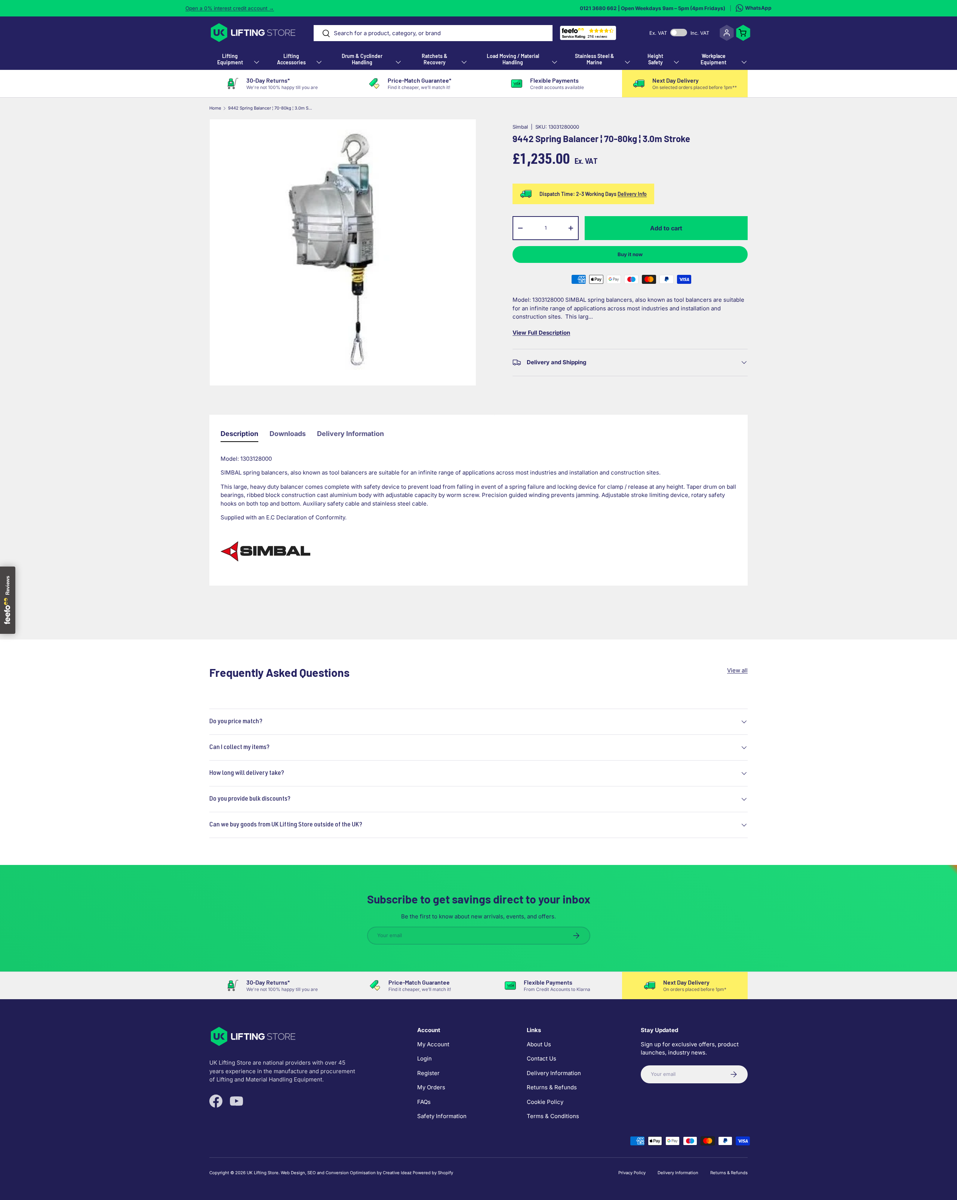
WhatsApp (758, 8)
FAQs (424, 1101)
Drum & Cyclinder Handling (362, 59)
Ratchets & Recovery (434, 59)
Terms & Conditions (553, 1116)
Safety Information (442, 1116)
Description (239, 434)
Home (215, 108)
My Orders (431, 1087)
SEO (311, 1172)
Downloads (288, 434)
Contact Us (541, 1058)
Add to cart (666, 228)
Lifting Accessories (291, 59)
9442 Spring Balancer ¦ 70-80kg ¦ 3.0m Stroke (270, 108)
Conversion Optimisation (351, 1172)
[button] (743, 33)
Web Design (293, 1172)
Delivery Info (632, 194)
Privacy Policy (632, 1172)
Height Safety (655, 59)
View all (737, 670)
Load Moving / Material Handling (513, 59)
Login (424, 1058)
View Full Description (541, 332)
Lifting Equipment (230, 59)
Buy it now (630, 254)
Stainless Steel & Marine (594, 59)
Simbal (520, 127)
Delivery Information (350, 434)
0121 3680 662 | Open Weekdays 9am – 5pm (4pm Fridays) (652, 8)
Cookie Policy (545, 1101)
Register (428, 1073)
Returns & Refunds (552, 1087)
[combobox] (433, 33)
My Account (433, 1044)
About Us (539, 1044)
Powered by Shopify (433, 1172)
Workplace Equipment (713, 59)
